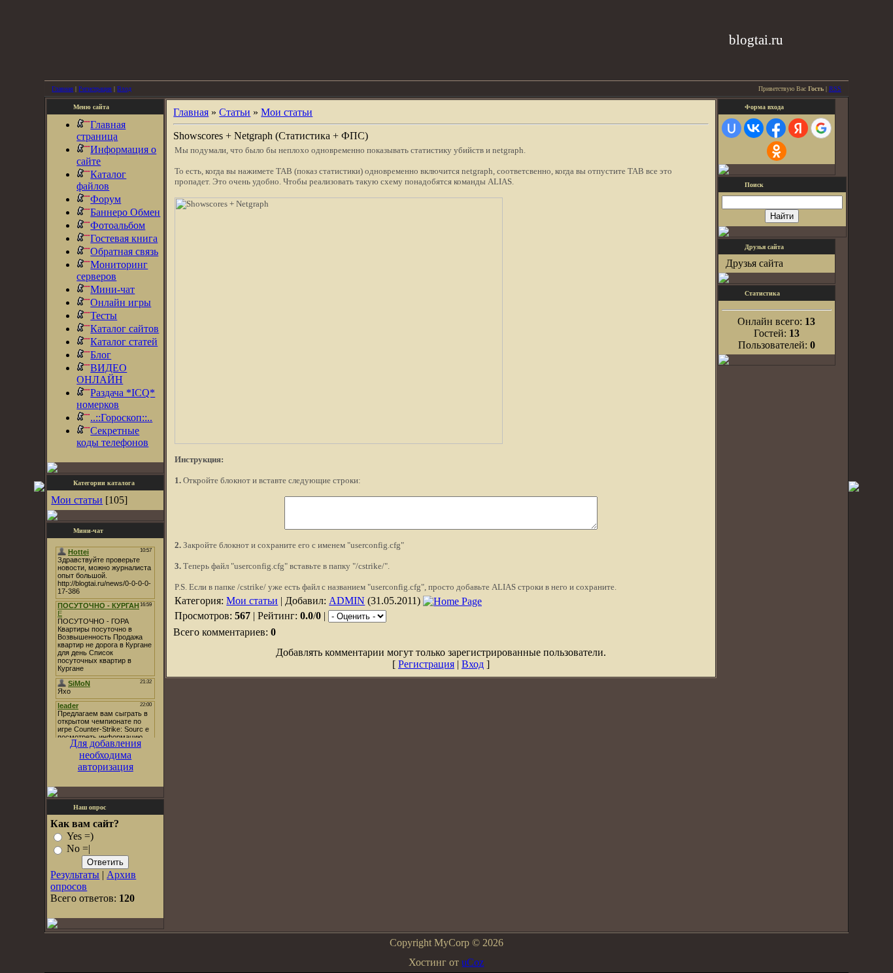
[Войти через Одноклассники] (776, 151)
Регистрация (95, 88)
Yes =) (80, 836)
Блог (100, 354)
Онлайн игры (120, 302)
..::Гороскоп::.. (121, 417)
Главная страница (101, 130)
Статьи (234, 112)
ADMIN (347, 600)
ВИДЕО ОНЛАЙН (101, 373)
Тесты (103, 315)
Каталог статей (124, 341)
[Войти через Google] (821, 128)
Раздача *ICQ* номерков (115, 398)
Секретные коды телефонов (112, 436)
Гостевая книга (124, 238)
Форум (105, 199)
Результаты (74, 874)
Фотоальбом (117, 225)
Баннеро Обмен (125, 212)
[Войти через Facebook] (776, 128)
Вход (124, 88)
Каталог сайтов (124, 328)
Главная (62, 88)
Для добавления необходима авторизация (105, 755)
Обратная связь (124, 251)
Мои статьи (77, 499)
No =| (78, 849)
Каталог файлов (101, 180)
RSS (835, 88)
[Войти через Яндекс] (798, 128)
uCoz (473, 962)
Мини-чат (112, 289)
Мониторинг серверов (112, 270)
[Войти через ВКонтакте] (754, 128)
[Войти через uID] (731, 128)
